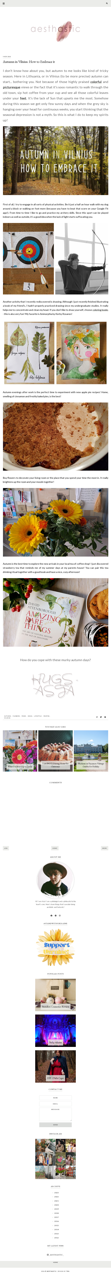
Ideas (30, 716)
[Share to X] (101, 717)
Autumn (7, 716)
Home (55, 848)
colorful (96, 82)
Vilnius (7, 718)
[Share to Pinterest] (105, 717)
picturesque (11, 87)
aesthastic (52, 1271)
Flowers (16, 716)
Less (6, 848)
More (104, 848)
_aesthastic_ (56, 1255)
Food (24, 716)
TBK (67, 1271)
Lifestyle (38, 716)
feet (23, 98)
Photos (47, 716)
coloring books (100, 309)
